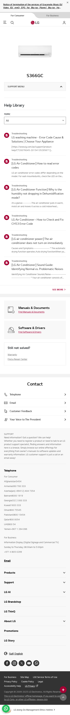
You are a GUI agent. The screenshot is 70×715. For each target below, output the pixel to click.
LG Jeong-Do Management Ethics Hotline (33, 709)
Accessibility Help (12, 685)
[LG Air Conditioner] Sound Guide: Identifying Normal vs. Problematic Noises (37, 267)
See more (57, 289)
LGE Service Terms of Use (45, 677)
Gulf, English (16, 653)
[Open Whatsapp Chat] (6, 708)
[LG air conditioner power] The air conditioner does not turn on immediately (37, 241)
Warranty (12, 354)
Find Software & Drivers (29, 331)
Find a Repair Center (17, 359)
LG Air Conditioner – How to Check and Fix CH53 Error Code (38, 222)
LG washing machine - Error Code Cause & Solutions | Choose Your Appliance (38, 139)
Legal (40, 681)
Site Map (24, 677)
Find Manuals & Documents (31, 311)
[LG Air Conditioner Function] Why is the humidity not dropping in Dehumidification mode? (38, 193)
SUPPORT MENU (16, 86)
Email (7, 560)
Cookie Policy (27, 681)
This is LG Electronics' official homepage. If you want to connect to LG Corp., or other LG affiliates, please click (34, 697)
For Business (10, 677)
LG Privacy (30, 685)
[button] (35, 582)
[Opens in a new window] (7, 663)
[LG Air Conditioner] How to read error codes (35, 165)
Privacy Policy (10, 681)
